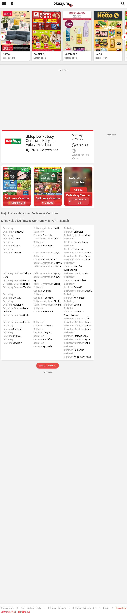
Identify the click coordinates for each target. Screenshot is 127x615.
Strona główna (7, 608)
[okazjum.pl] (63, 4)
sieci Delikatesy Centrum (29, 213)
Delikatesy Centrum (56, 608)
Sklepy (106, 608)
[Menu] (4, 3)
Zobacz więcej (47, 365)
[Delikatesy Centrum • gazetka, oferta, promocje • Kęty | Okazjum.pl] (13, 141)
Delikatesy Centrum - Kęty (84, 608)
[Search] (123, 3)
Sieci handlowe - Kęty (31, 608)
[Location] (12, 4)
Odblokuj (78, 190)
